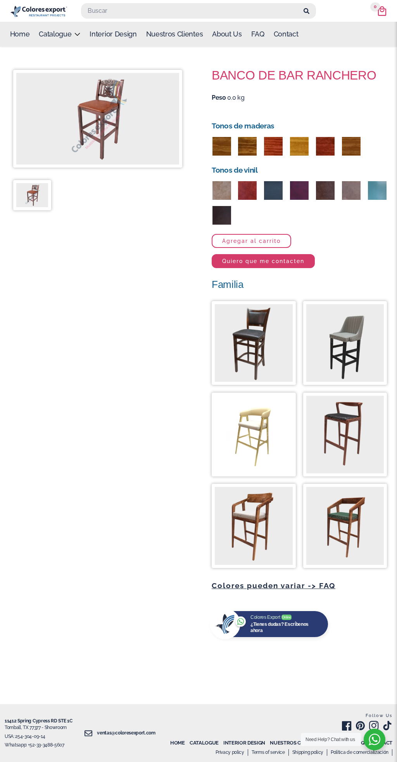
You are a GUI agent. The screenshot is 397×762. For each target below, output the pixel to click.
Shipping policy (307, 752)
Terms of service (268, 752)
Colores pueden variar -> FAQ (273, 585)
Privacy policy (230, 752)
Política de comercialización (359, 752)
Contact (286, 34)
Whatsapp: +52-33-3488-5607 (34, 745)
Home (20, 34)
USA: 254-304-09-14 (25, 736)
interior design (113, 34)
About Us (227, 34)
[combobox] (191, 10)
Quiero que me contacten (263, 261)
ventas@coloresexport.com (126, 733)
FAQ (257, 34)
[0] (382, 11)
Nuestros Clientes (174, 34)
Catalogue (204, 743)
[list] (59, 34)
